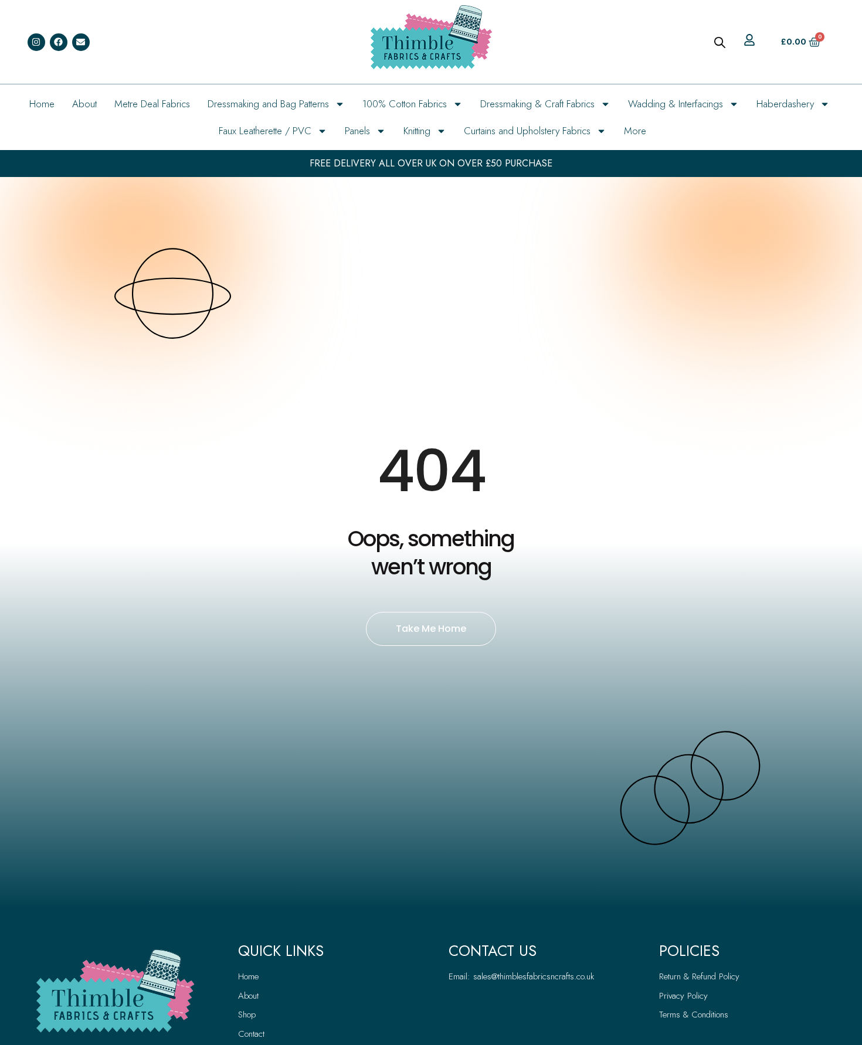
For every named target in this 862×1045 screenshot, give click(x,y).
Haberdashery (785, 104)
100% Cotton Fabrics (404, 104)
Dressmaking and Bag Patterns (268, 104)
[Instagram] (36, 42)
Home (42, 104)
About (84, 104)
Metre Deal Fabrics (152, 104)
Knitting (416, 131)
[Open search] (719, 42)
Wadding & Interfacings (675, 104)
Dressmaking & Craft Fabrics (537, 104)
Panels (357, 131)
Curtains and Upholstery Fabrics (527, 131)
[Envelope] (81, 42)
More (635, 131)
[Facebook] (58, 42)
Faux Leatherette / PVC (265, 131)
